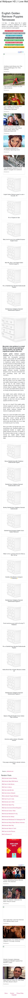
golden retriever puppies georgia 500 (14, 31)
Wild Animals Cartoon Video (9, 810)
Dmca (6, 993)
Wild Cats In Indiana (7, 787)
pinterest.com (10, 771)
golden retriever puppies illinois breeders (14, 47)
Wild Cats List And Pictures (8, 831)
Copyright (14, 995)
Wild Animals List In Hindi (8, 802)
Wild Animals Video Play (8, 825)
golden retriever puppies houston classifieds (14, 33)
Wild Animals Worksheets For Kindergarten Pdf (13, 819)
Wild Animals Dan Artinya (8, 816)
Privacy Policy (20, 993)
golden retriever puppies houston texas (14, 40)
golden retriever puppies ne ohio (14, 35)
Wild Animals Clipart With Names (10, 781)
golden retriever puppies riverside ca (14, 45)
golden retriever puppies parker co (14, 42)
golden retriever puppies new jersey (14, 38)
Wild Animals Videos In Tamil (9, 828)
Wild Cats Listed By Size (8, 790)
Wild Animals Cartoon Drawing (9, 778)
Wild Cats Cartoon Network (8, 793)
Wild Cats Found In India (8, 799)
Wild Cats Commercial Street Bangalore (11, 807)
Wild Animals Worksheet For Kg (9, 813)
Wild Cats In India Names (8, 784)
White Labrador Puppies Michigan (10, 796)
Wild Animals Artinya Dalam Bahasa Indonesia (13, 822)
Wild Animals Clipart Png (8, 805)
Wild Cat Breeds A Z (7, 834)
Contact (12, 993)
